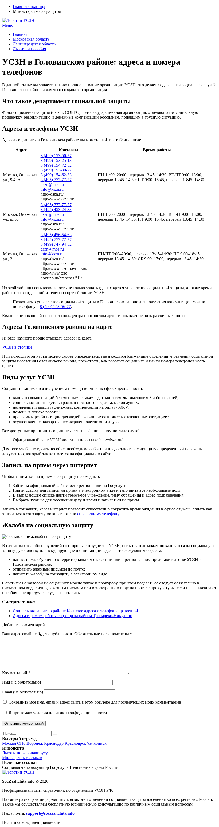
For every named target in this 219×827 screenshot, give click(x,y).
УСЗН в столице (17, 347)
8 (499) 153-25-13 (56, 160)
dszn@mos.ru (52, 184)
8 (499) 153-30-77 (56, 170)
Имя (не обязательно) (21, 682)
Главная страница (29, 6)
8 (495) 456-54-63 (56, 234)
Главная (20, 34)
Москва (9, 743)
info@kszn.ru (52, 189)
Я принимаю (57, 713)
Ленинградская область (34, 44)
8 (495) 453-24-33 (56, 209)
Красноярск (75, 743)
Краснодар (54, 743)
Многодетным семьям (22, 757)
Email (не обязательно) (22, 692)
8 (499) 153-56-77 (56, 155)
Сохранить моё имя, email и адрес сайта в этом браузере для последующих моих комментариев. (95, 702)
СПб (21, 743)
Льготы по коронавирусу (25, 753)
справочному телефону (98, 514)
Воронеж (34, 743)
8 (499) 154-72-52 (56, 165)
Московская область (31, 39)
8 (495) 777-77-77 (56, 179)
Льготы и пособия (29, 48)
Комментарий (16, 672)
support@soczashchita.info (50, 813)
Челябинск (97, 743)
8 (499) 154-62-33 (56, 175)
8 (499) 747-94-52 (56, 244)
